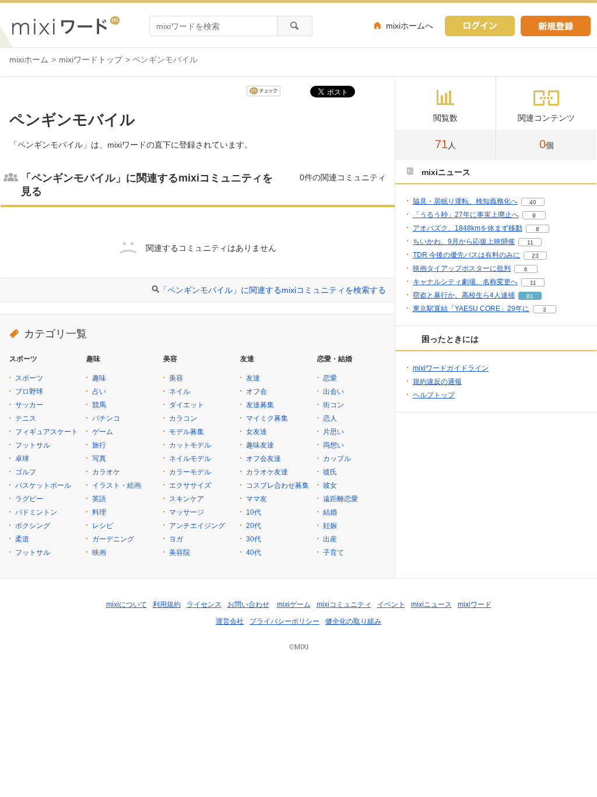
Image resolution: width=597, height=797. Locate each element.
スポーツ (29, 378)
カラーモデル (190, 472)
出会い (333, 391)
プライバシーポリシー (284, 621)
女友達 (256, 432)
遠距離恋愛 (340, 499)
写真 (99, 459)
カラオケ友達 (267, 472)
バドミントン (36, 512)
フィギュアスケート (46, 432)
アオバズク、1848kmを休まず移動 (467, 228)
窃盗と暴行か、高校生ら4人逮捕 (464, 295)
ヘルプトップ (434, 395)
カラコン (183, 418)
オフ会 (256, 391)
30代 (253, 539)
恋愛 (330, 378)
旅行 (99, 445)
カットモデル (190, 445)
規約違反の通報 (437, 381)
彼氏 (330, 472)
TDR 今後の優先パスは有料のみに (466, 255)
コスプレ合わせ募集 (277, 485)
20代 (253, 526)
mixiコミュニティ (344, 604)
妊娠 (330, 526)
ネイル (179, 391)
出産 (330, 539)
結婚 (330, 512)
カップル (337, 459)
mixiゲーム (294, 604)
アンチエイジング (197, 526)
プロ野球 (29, 391)
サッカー (29, 405)
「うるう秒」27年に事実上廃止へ (466, 215)
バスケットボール (43, 485)
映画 (99, 552)
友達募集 (260, 405)
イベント (391, 604)
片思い (333, 432)
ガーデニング (113, 539)
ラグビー (29, 499)
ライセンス (204, 604)
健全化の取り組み (353, 621)
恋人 (330, 418)
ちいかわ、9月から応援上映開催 (464, 241)
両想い (333, 445)
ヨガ (176, 539)
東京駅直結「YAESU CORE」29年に (471, 309)
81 (529, 296)
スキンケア (186, 499)
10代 (253, 512)
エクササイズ (190, 485)
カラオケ (106, 472)
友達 (253, 378)
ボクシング (32, 526)
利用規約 (167, 604)
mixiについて (126, 604)
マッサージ (186, 512)
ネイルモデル (190, 459)
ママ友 (256, 499)
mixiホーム (28, 59)
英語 (99, 499)
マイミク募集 (267, 418)
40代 (253, 552)
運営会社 (230, 621)
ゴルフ (25, 472)
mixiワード (474, 604)
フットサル (32, 445)
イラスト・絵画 (116, 485)
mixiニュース (431, 604)
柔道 (22, 539)
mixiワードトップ (90, 59)
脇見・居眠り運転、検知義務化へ (465, 201)
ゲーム (102, 432)
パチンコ (106, 418)
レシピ (102, 526)
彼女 (330, 485)
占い (99, 391)
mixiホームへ (409, 25)
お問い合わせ (248, 604)
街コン (333, 405)
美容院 (179, 552)
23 (535, 256)
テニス (25, 418)
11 (530, 242)
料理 (99, 512)
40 (532, 202)
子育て (333, 552)
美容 (176, 378)
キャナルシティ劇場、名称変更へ (465, 282)
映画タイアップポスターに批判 (462, 268)
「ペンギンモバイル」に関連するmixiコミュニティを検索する (272, 290)
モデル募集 (186, 432)
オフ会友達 (263, 459)
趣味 (99, 378)
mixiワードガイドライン (451, 368)
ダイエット (186, 405)
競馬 (99, 405)
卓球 (22, 459)
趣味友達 (260, 445)
